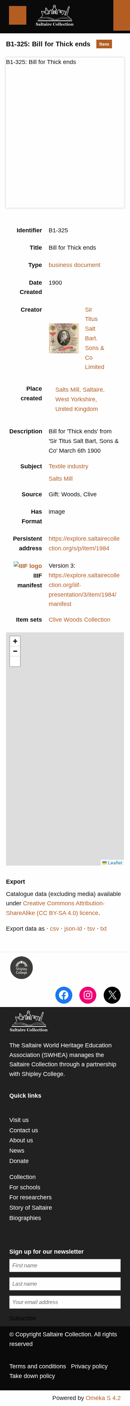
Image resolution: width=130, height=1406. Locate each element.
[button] (15, 641)
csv (54, 928)
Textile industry (68, 466)
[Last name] (65, 1283)
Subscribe (22, 1318)
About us (21, 1140)
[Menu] (17, 15)
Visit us (19, 1120)
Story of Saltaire (30, 1207)
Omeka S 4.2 (103, 1398)
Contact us (23, 1130)
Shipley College (42, 1074)
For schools (24, 1187)
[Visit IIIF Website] (28, 565)
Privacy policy (89, 1366)
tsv (91, 928)
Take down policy (32, 1376)
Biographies (25, 1218)
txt (103, 928)
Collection (22, 1177)
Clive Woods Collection (79, 619)
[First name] (65, 1265)
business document (74, 265)
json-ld (73, 928)
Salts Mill (61, 478)
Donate (19, 1161)
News (16, 1150)
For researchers (30, 1197)
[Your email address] (65, 1302)
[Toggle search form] (121, 15)
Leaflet (114, 862)
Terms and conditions (37, 1366)
